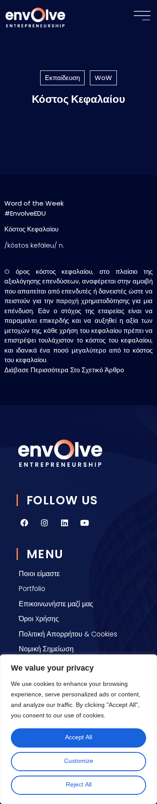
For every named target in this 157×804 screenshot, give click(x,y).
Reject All (79, 785)
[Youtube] (84, 523)
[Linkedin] (64, 523)
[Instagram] (44, 523)
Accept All (78, 737)
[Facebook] (24, 523)
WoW (103, 77)
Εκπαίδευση (62, 77)
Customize (78, 761)
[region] (78, 729)
